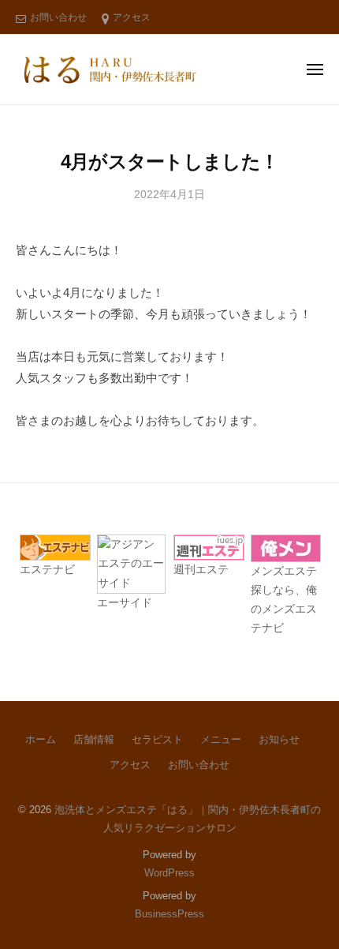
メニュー (220, 739)
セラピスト (157, 739)
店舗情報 (93, 739)
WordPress (169, 873)
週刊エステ (201, 570)
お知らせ (279, 739)
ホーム (40, 739)
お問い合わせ (58, 17)
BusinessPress (169, 914)
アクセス (132, 17)
